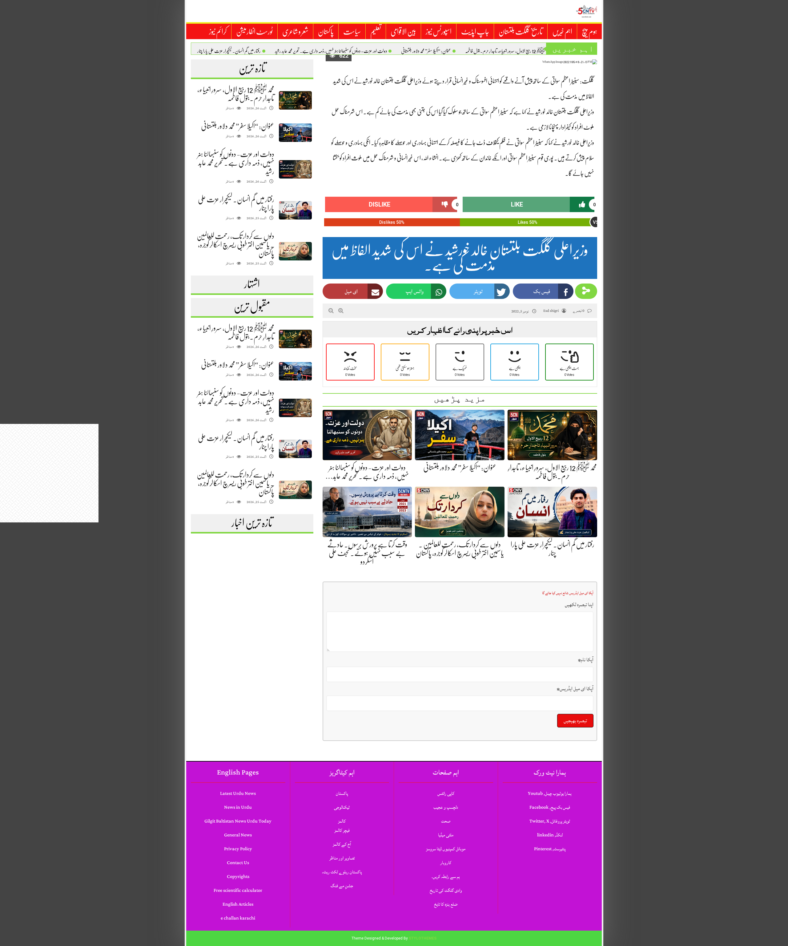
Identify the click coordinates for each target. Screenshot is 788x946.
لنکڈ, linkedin (550, 835)
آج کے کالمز (342, 844)
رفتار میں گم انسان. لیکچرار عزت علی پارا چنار (229, 51)
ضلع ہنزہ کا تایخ (445, 904)
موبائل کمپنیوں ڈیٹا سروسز (445, 848)
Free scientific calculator (238, 890)
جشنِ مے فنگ (342, 885)
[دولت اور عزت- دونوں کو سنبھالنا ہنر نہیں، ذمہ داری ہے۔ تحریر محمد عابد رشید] (295, 169)
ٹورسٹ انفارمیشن (254, 32)
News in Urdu (238, 807)
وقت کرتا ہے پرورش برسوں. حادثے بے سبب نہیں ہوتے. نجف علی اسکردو (367, 553)
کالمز (342, 821)
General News (238, 835)
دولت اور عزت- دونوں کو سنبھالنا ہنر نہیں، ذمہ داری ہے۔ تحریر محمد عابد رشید (331, 51)
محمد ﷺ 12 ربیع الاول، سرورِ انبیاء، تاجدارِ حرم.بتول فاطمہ (508, 51)
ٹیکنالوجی (342, 807)
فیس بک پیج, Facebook (549, 807)
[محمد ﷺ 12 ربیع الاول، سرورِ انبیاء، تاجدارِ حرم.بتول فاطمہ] (295, 100)
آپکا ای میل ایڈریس (575, 689)
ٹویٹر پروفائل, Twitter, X (549, 821)
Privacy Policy (238, 848)
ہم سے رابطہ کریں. (446, 876)
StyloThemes (422, 938)
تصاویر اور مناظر (342, 858)
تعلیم (375, 32)
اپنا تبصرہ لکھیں (579, 605)
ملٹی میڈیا (445, 835)
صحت (445, 821)
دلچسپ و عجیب (445, 807)
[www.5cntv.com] (586, 11)
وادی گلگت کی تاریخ (446, 890)
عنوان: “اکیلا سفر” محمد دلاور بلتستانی (426, 51)
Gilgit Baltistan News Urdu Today (237, 821)
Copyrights (238, 876)
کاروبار (445, 862)
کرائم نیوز (218, 32)
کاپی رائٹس (445, 793)
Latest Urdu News (238, 793)
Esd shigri (551, 310)
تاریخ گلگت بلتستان (521, 32)
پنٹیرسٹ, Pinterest (549, 848)
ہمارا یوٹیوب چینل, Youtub (550, 793)
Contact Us (238, 862)
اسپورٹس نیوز (439, 32)
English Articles (238, 904)
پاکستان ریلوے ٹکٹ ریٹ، (342, 872)
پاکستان (326, 32)
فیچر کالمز (342, 830)
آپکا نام (585, 660)
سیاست (352, 32)
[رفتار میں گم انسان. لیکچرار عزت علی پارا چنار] (295, 210)
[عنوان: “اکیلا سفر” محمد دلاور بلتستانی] (295, 132)
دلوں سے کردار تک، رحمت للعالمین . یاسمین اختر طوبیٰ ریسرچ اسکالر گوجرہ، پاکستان (235, 244)
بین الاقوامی (403, 32)
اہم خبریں (562, 32)
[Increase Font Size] (341, 310)
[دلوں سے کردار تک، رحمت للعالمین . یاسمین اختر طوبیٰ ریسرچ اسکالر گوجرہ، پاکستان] (295, 251)
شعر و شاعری (295, 32)
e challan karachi (238, 918)
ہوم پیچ (589, 32)
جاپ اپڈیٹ (475, 32)
